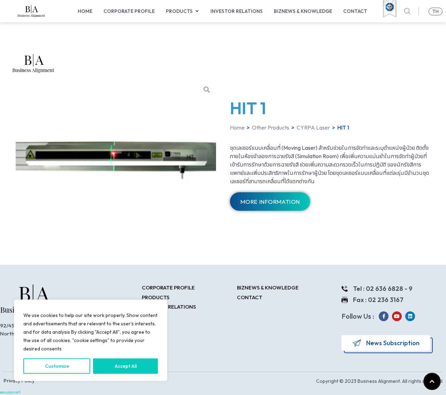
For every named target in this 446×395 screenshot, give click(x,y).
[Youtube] (397, 316)
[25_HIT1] (116, 155)
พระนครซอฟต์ (10, 392)
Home (237, 127)
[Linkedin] (410, 316)
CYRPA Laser (313, 127)
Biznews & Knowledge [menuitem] (303, 11)
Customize (57, 366)
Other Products (270, 127)
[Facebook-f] (384, 316)
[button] (196, 11)
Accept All (126, 366)
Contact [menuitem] (355, 11)
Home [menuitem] (85, 11)
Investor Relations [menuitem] (236, 11)
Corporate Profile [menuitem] (129, 11)
